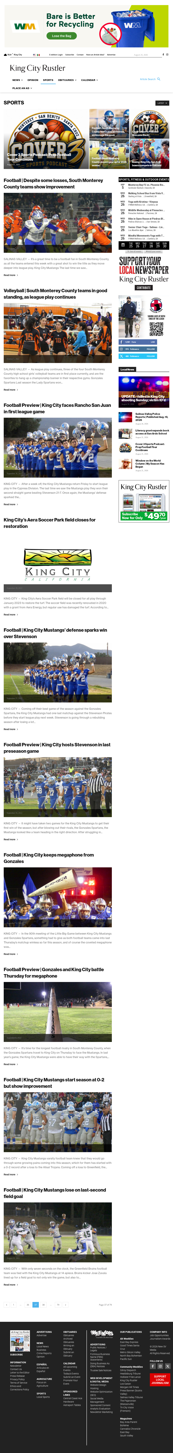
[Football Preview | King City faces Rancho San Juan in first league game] (58, 448)
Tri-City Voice (127, 1407)
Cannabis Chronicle (130, 1428)
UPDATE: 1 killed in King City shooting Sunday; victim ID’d (143, 398)
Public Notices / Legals (98, 1349)
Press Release (17, 1376)
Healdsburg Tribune (130, 1373)
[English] (35, 54)
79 (58, 1304)
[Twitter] (168, 1366)
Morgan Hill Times (129, 1387)
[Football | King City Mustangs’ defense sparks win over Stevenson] (58, 672)
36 (28, 1304)
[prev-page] (6, 1305)
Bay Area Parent (128, 1422)
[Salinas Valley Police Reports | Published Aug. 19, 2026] (125, 417)
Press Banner (127, 1390)
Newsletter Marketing (101, 1412)
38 (43, 1304)
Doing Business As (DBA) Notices (99, 1365)
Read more (9, 275)
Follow (151, 349)
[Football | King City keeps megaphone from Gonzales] (58, 897)
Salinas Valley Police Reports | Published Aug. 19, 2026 (151, 417)
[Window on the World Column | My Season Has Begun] (125, 464)
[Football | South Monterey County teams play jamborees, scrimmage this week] (109, 124)
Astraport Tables (72, 1405)
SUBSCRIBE (16, 1354)
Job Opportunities (159, 1335)
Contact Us (16, 1369)
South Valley (126, 1435)
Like (153, 342)
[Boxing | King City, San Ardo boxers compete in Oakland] (149, 154)
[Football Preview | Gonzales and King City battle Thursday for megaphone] (58, 1012)
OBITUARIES (70, 1332)
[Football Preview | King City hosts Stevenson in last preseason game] (58, 787)
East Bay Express (129, 1342)
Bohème (124, 1425)
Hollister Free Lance (130, 1377)
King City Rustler (128, 1380)
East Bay (124, 1432)
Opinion (41, 1356)
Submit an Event (71, 1377)
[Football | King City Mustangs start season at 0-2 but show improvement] (58, 1122)
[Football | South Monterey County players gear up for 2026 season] (109, 154)
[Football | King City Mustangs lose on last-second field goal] (58, 1232)
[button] (151, 79)
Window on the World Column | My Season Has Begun (150, 463)
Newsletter (15, 1365)
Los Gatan (125, 1383)
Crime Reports (44, 1353)
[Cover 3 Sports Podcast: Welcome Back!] (149, 124)
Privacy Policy (17, 1379)
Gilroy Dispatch (128, 1370)
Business (41, 1350)
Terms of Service (18, 1382)
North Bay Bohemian (131, 1355)
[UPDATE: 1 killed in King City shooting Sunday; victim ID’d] (144, 392)
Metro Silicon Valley (130, 1352)
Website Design (98, 1385)
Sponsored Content (100, 1405)
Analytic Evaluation (100, 1408)
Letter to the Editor (20, 1372)
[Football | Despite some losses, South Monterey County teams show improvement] (58, 223)
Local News (43, 1346)
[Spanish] (39, 54)
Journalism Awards (160, 1338)
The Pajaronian (128, 1400)
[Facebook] (163, 55)
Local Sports (43, 1397)
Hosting (94, 1388)
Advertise (41, 1335)
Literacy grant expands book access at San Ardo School (152, 432)
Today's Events (71, 1373)
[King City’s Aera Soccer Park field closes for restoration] (58, 562)
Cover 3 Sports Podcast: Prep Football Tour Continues (150, 447)
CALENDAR (69, 1363)
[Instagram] (167, 55)
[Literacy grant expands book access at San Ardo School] (125, 434)
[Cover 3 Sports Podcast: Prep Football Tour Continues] (46, 146)
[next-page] (65, 1305)
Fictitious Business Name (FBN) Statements (100, 1357)
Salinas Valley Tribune (131, 1397)
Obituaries (68, 1335)
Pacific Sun (126, 1359)
